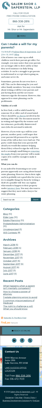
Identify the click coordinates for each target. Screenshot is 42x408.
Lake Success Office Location (16, 369)
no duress (21, 116)
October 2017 (10, 261)
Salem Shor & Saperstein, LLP (27, 52)
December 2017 (11, 254)
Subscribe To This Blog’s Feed (15, 318)
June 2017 (8, 274)
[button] (21, 36)
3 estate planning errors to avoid (20, 297)
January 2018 (10, 251)
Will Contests (10, 232)
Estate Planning (11, 220)
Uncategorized (11, 229)
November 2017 (11, 257)
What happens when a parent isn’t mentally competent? (19, 287)
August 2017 (9, 267)
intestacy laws (13, 188)
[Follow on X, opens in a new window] (30, 340)
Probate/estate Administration (19, 223)
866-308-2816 (21, 21)
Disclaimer (9, 398)
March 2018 (9, 245)
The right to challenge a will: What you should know (18, 307)
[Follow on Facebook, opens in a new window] (22, 340)
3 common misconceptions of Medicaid (18, 301)
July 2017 (8, 270)
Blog (17, 54)
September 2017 (11, 264)
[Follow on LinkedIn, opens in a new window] (14, 340)
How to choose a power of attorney (16, 292)
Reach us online (21, 331)
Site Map (19, 398)
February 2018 (10, 248)
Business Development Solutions (16, 401)
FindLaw (36, 401)
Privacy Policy (29, 398)
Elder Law (8, 217)
